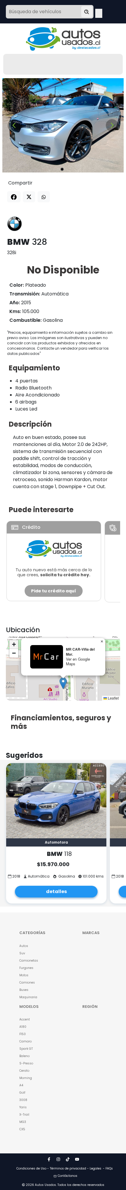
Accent (24, 1019)
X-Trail (24, 1114)
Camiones (27, 982)
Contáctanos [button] (67, 1176)
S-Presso (26, 1063)
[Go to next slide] (112, 125)
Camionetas (28, 960)
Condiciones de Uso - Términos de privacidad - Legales (58, 1168)
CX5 (22, 1129)
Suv (22, 953)
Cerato (24, 1070)
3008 (23, 1100)
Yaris (23, 1107)
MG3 (22, 1122)
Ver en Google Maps (78, 661)
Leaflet (113, 697)
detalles (56, 891)
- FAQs (108, 1168)
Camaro (25, 1041)
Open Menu (98, 12)
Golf (22, 1092)
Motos (23, 975)
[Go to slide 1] (62, 169)
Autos (23, 946)
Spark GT (26, 1049)
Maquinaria (28, 997)
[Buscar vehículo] (86, 11)
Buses (23, 990)
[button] (63, 683)
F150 (22, 1034)
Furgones (26, 968)
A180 (22, 1027)
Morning (25, 1078)
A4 (21, 1085)
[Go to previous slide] (14, 125)
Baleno (24, 1056)
